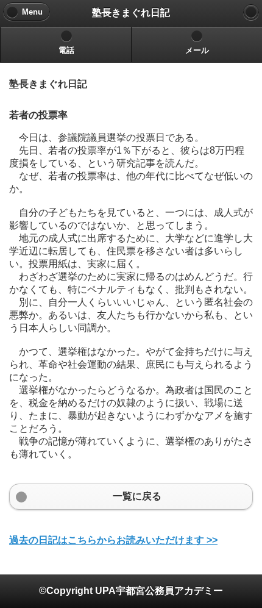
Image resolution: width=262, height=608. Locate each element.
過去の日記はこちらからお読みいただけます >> (113, 540)
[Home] (251, 12)
